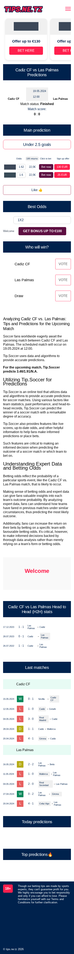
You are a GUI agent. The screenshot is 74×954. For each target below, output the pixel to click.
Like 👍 (37, 190)
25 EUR (62, 174)
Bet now (46, 166)
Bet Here (26, 50)
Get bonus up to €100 (42, 231)
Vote (63, 264)
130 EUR (62, 166)
